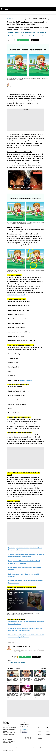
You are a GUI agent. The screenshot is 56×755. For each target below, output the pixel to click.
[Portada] (6, 724)
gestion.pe (22, 747)
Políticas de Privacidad (24, 724)
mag (12, 750)
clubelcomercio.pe (14, 747)
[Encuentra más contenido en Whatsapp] (14, 40)
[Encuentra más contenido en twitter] (11, 40)
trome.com (35, 747)
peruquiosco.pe (6, 750)
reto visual (17, 662)
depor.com (29, 747)
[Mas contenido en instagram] (30, 738)
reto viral (10, 662)
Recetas (48, 734)
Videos (47, 724)
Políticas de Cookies (24, 726)
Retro (47, 731)
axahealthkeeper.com (26, 380)
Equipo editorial (6, 725)
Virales (39, 734)
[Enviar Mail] (8, 86)
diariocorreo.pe (43, 747)
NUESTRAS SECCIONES (42, 722)
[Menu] (2, 9)
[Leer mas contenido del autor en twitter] (29, 646)
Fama (39, 731)
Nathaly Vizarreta (13, 87)
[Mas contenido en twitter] (28, 738)
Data (47, 727)
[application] (25, 600)
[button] (10, 608)
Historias (40, 738)
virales (23, 662)
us (38, 727)
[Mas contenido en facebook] (25, 738)
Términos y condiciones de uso (26, 722)
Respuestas (41, 724)
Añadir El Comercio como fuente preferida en (37, 18)
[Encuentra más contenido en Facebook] (8, 40)
